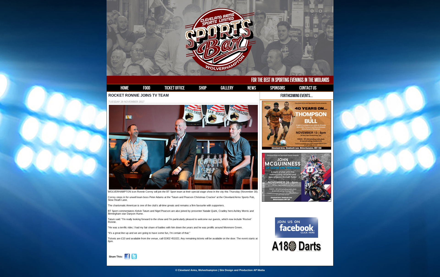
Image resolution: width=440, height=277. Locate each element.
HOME (125, 87)
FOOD (146, 87)
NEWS (252, 87)
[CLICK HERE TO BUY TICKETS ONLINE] (296, 148)
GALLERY (227, 87)
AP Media (259, 270)
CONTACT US (307, 87)
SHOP (202, 87)
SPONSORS (277, 87)
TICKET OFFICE (175, 87)
